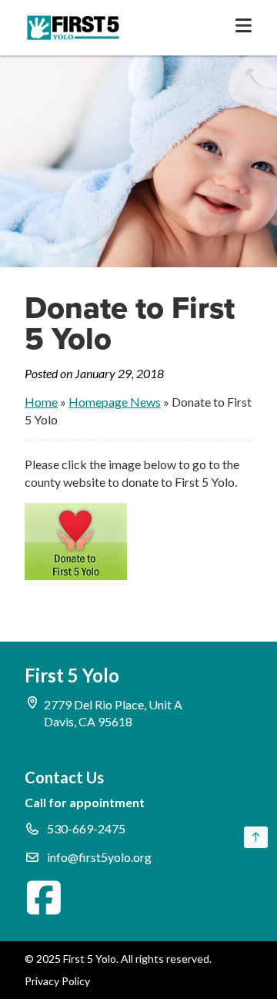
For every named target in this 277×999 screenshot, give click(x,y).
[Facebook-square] (44, 897)
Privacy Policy (57, 980)
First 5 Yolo (72, 675)
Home (41, 401)
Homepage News (114, 401)
